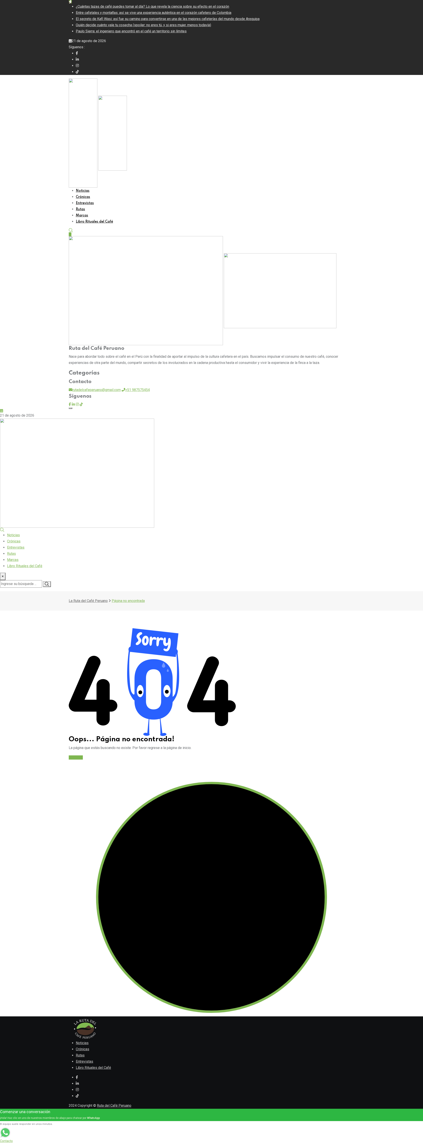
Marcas (82, 215)
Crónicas (83, 197)
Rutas (80, 209)
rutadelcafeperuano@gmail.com (96, 390)
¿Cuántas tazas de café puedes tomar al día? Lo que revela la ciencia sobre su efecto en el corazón (152, 6)
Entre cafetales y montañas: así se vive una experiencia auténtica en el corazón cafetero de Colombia (153, 13)
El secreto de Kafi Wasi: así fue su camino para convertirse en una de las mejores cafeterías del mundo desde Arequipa (168, 19)
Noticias (82, 191)
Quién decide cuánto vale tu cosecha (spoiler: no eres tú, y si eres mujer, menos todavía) (143, 25)
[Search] (71, 230)
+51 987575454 (137, 390)
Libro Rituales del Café (94, 222)
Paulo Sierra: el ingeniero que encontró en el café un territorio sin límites (131, 31)
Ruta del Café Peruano (114, 1105)
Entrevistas (85, 203)
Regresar (76, 757)
